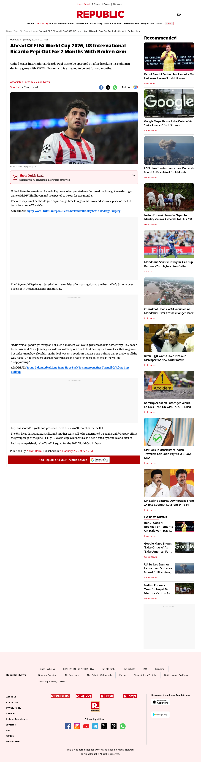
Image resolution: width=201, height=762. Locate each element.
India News (149, 84)
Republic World (83, 4)
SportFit (15, 87)
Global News (150, 131)
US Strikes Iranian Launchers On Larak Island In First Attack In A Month (169, 170)
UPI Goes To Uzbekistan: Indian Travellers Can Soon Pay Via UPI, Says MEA (167, 454)
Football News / (32, 31)
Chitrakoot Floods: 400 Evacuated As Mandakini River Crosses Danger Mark (168, 311)
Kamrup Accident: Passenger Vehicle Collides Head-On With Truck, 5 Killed (167, 405)
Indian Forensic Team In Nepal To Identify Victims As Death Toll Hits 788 (168, 217)
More (168, 23)
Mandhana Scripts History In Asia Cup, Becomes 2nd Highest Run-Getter (168, 264)
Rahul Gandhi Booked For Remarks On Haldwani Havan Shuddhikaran (169, 76)
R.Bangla (106, 4)
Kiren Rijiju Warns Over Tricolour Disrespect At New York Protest (165, 358)
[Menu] (177, 14)
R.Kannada (117, 4)
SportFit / (18, 31)
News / (9, 31)
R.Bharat (96, 4)
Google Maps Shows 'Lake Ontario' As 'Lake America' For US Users (168, 123)
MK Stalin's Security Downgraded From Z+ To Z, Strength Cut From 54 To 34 (169, 503)
